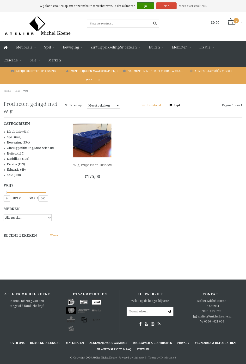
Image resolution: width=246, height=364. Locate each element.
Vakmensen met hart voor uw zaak (155, 71)
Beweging (71, 47)
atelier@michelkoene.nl (214, 316)
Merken (54, 60)
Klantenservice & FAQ (114, 349)
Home (7, 90)
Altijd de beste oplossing (36, 71)
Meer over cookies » (192, 6)
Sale (33, 60)
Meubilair (24, 47)
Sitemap (143, 349)
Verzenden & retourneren (215, 343)
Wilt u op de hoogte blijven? (150, 301)
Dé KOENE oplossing (45, 343)
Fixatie (204, 47)
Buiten (154, 47)
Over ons (17, 343)
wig (25, 90)
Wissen (54, 235)
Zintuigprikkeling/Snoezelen (114, 47)
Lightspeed (140, 357)
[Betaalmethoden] (71, 301)
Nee (166, 6)
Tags (17, 90)
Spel (47, 47)
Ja (145, 6)
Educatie (11, 60)
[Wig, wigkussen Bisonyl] (92, 140)
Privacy (183, 343)
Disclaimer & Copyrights (152, 343)
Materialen (75, 343)
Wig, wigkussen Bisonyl (92, 165)
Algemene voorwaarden (108, 343)
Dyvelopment (168, 357)
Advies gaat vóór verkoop (215, 71)
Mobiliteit (179, 47)
